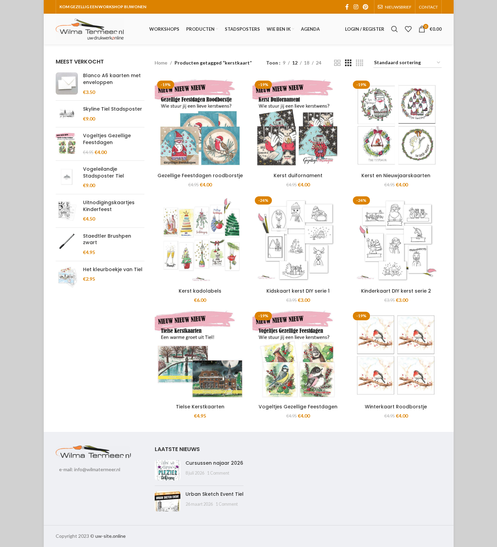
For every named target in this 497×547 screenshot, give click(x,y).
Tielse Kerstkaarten (200, 406)
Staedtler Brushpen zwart (107, 239)
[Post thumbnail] (167, 470)
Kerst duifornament (298, 175)
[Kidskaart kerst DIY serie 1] (298, 239)
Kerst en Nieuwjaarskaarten (395, 175)
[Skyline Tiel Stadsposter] (67, 114)
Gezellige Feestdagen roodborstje (200, 175)
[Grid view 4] (359, 63)
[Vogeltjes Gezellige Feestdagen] (67, 143)
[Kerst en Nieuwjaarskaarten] (396, 123)
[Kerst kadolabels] (200, 239)
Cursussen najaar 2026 (214, 463)
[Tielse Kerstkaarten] (200, 355)
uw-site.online (110, 536)
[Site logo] (90, 28)
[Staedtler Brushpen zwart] (67, 244)
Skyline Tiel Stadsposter (112, 109)
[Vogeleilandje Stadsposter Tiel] (67, 177)
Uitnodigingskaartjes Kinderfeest (109, 206)
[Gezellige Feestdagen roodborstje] (200, 123)
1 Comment (218, 473)
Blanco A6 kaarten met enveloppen (112, 79)
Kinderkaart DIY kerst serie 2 (396, 290)
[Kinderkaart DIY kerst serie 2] (396, 239)
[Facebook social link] (347, 7)
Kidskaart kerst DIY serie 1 (298, 290)
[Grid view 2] (337, 63)
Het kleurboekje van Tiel (112, 269)
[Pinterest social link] (365, 7)
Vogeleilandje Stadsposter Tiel (103, 172)
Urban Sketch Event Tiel (214, 494)
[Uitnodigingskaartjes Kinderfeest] (67, 210)
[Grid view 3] (348, 63)
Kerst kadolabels (200, 290)
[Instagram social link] (355, 7)
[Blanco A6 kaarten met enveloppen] (67, 83)
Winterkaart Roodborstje (396, 406)
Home (161, 63)
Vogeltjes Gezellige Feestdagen (107, 139)
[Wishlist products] (408, 29)
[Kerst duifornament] (298, 123)
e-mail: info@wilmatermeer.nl (89, 469)
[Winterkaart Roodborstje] (396, 355)
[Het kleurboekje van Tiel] (67, 277)
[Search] (394, 29)
